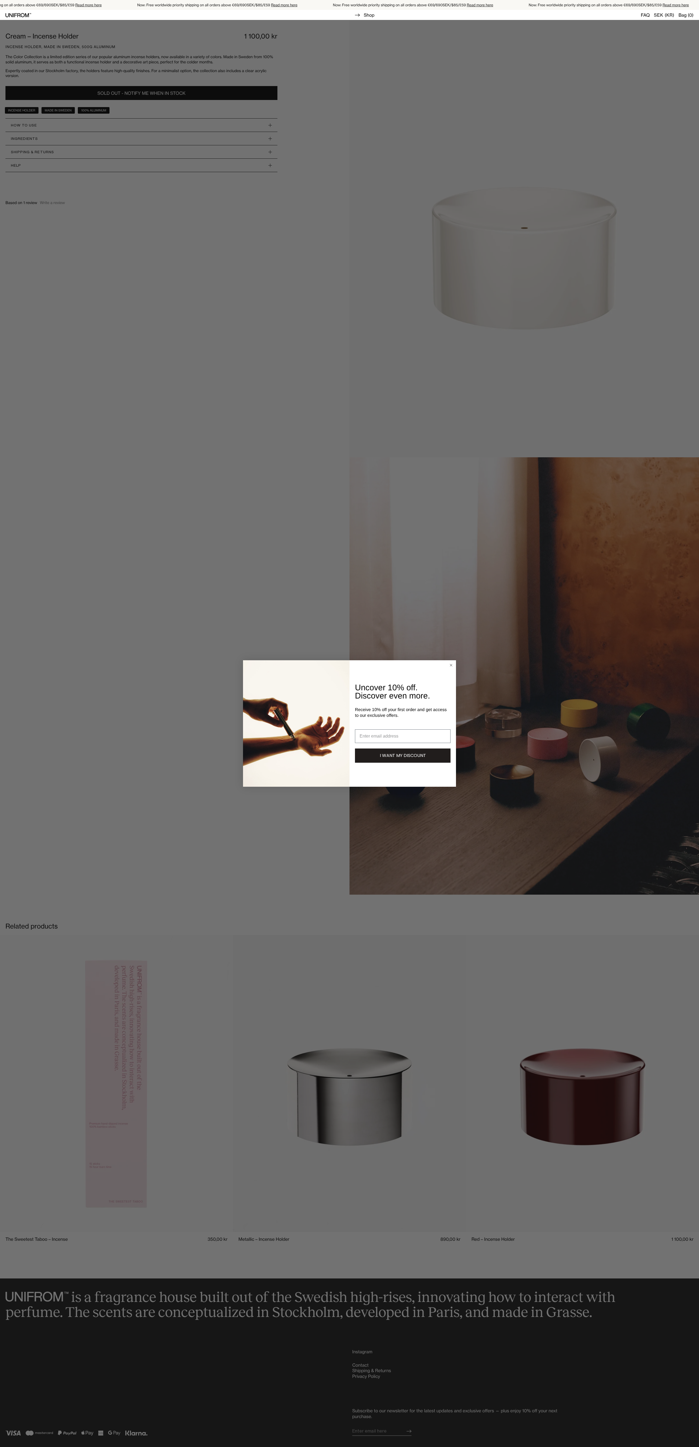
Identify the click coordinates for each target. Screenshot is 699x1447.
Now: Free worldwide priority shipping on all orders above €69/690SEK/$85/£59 (191, 5)
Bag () (686, 15)
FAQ (645, 15)
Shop (369, 15)
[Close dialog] (451, 665)
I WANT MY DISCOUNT (403, 755)
